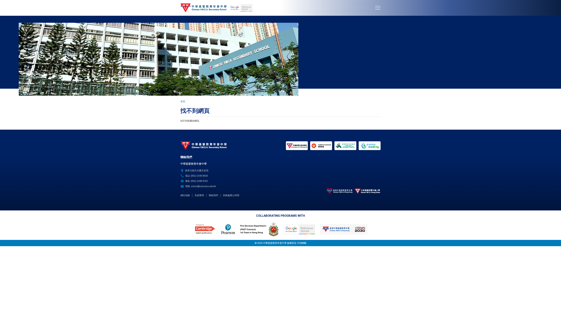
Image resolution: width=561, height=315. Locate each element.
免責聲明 (199, 195)
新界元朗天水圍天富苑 (196, 170)
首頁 (182, 101)
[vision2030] (344, 229)
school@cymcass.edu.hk (203, 186)
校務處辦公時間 (231, 195)
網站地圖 (185, 195)
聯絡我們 (213, 195)
